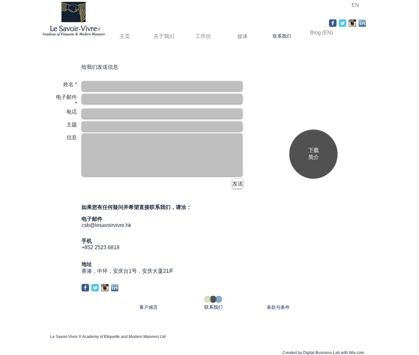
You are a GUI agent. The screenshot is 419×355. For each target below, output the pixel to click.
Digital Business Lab (321, 352)
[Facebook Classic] (333, 23)
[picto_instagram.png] (352, 23)
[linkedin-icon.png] (362, 23)
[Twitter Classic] (342, 23)
